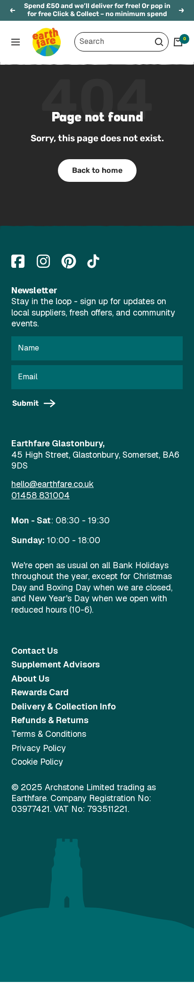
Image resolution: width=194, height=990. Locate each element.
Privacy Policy (38, 747)
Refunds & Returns (50, 720)
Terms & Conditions (48, 733)
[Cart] (178, 42)
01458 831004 (40, 495)
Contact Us (34, 650)
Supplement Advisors (55, 664)
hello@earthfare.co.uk (52, 483)
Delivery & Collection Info (63, 706)
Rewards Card (40, 692)
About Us (30, 678)
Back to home (97, 170)
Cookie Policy (37, 761)
